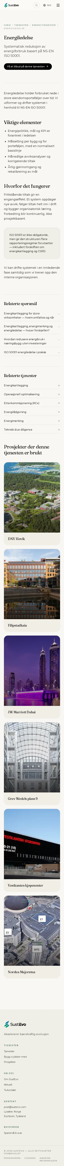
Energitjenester (44, 25)
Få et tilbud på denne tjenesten (26, 66)
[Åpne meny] (58, 5)
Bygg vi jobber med (15, 1056)
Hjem (7, 25)
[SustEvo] (11, 5)
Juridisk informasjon (48, 1159)
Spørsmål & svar (13, 1133)
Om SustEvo (11, 1079)
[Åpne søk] (36, 5)
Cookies (29, 1158)
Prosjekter (10, 1062)
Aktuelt (8, 1084)
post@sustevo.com (15, 1107)
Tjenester (21, 25)
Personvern (12, 1158)
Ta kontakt (10, 1090)
